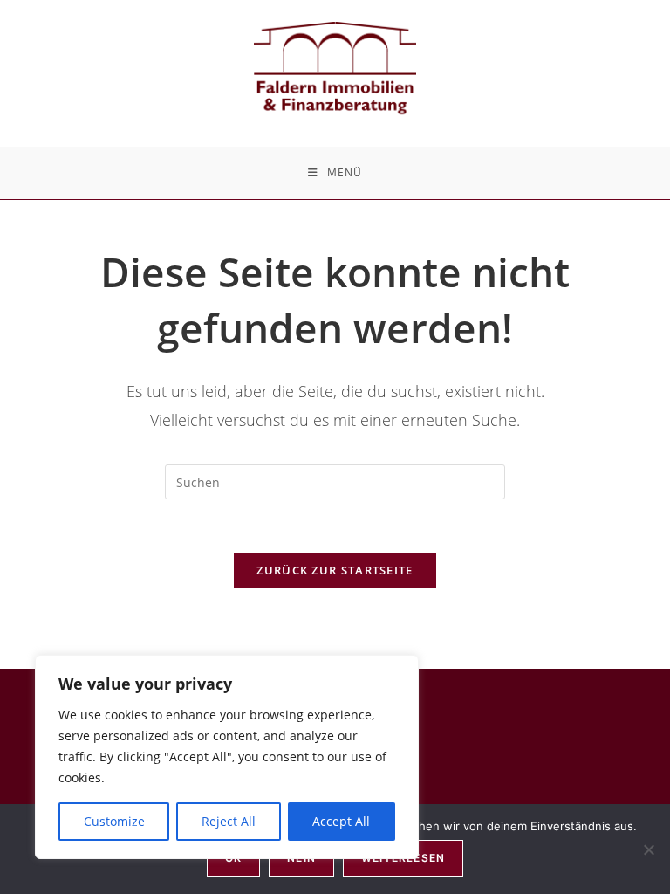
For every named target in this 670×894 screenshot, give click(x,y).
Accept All (341, 821)
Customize (114, 821)
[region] (227, 757)
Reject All (229, 821)
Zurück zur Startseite (334, 570)
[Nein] (648, 849)
